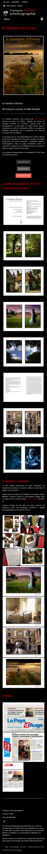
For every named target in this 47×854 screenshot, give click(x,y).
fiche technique (23, 169)
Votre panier (14, 6)
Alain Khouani (39, 119)
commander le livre (23, 175)
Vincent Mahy (32, 499)
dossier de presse (23, 162)
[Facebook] (4, 821)
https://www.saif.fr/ (35, 841)
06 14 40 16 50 (7, 814)
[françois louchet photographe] (23, 12)
